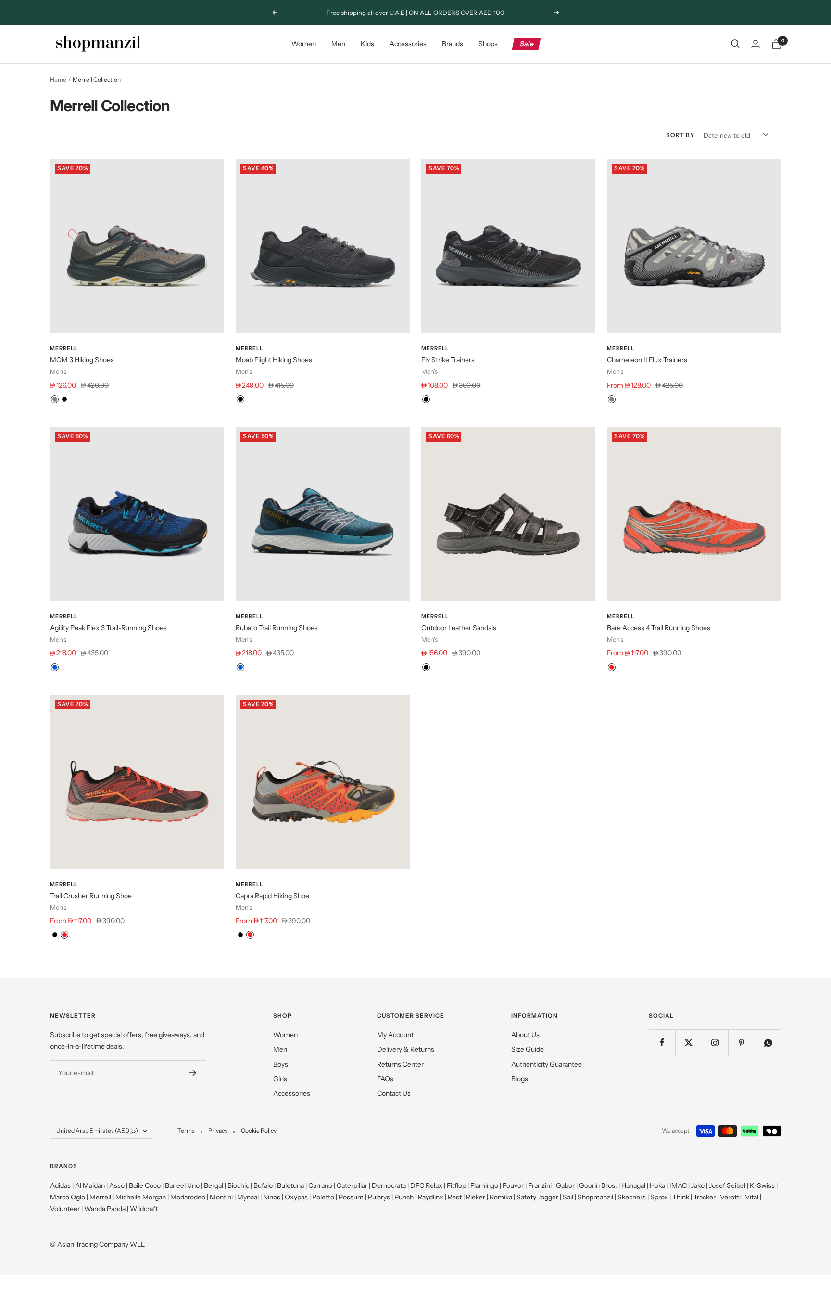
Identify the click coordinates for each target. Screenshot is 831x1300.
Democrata (389, 1185)
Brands (452, 43)
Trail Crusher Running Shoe (91, 896)
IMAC (678, 1185)
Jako (698, 1185)
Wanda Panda (105, 1208)
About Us (525, 1035)
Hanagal (633, 1185)
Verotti (730, 1197)
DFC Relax (426, 1185)
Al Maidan (90, 1185)
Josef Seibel (727, 1185)
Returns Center (400, 1064)
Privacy (217, 1130)
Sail (568, 1197)
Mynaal (248, 1197)
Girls (280, 1078)
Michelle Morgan (140, 1197)
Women (303, 43)
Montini (221, 1197)
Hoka (657, 1185)
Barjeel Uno (182, 1185)
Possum (351, 1197)
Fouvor (513, 1185)
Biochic (238, 1185)
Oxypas (296, 1197)
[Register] (193, 1073)
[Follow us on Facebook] (662, 1042)
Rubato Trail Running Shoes (277, 628)
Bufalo (263, 1185)
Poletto (323, 1197)
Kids (367, 43)
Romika (501, 1197)
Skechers (631, 1197)
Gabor (565, 1185)
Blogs (519, 1078)
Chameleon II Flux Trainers (647, 360)
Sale (527, 43)
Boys (280, 1064)
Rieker (475, 1197)
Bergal (213, 1185)
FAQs (385, 1078)
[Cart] (776, 44)
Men (338, 43)
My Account (395, 1035)
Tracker (704, 1197)
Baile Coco (145, 1185)
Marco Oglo (67, 1197)
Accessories (408, 43)
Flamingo (484, 1185)
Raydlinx (430, 1197)
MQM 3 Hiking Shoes (82, 360)
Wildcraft (144, 1208)
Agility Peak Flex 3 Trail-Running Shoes (108, 628)
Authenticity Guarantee (546, 1064)
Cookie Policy (259, 1130)
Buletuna (290, 1185)
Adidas (60, 1185)
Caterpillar (352, 1185)
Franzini (540, 1185)
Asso (117, 1185)
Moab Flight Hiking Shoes (274, 360)
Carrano (320, 1185)
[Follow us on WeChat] (768, 1042)
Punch (404, 1197)
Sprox (659, 1197)
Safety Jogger (537, 1197)
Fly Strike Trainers (448, 360)
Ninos (271, 1197)
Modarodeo (187, 1197)
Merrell (63, 348)
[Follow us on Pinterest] (741, 1042)
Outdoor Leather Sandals (458, 628)
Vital (751, 1197)
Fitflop (456, 1185)
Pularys (379, 1197)
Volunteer (65, 1208)
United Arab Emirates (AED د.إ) (97, 1130)
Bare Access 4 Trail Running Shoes (658, 628)
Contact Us (394, 1093)
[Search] (735, 43)
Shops (488, 43)
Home (58, 79)
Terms (186, 1130)
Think (680, 1197)
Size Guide (527, 1049)
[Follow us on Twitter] (688, 1042)
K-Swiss (762, 1185)
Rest (455, 1197)
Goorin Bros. (598, 1185)
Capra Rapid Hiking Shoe (272, 896)
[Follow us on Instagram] (715, 1042)
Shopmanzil (595, 1197)
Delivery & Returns (405, 1049)
